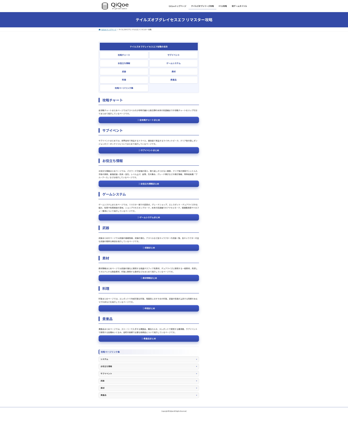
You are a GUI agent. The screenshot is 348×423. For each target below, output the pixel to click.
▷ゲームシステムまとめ (149, 217)
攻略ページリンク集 (124, 88)
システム (104, 359)
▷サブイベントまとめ (149, 150)
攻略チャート (124, 55)
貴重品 (173, 79)
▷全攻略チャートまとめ (149, 120)
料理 (124, 79)
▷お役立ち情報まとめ (149, 184)
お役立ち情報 (124, 63)
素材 (174, 71)
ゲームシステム (173, 63)
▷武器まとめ (149, 247)
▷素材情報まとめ (149, 278)
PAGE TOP (338, 407)
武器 (124, 71)
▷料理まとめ (149, 308)
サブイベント (173, 55)
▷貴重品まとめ (149, 338)
